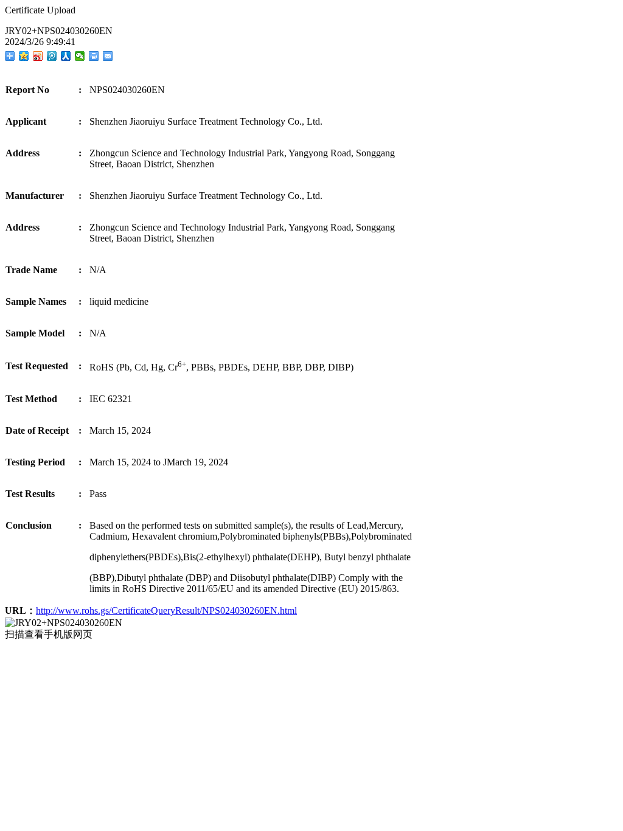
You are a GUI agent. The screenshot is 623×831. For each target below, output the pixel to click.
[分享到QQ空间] (24, 56)
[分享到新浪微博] (38, 56)
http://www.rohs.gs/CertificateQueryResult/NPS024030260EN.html (166, 610)
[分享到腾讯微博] (52, 56)
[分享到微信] (80, 56)
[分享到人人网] (66, 56)
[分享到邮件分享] (108, 56)
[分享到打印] (94, 56)
